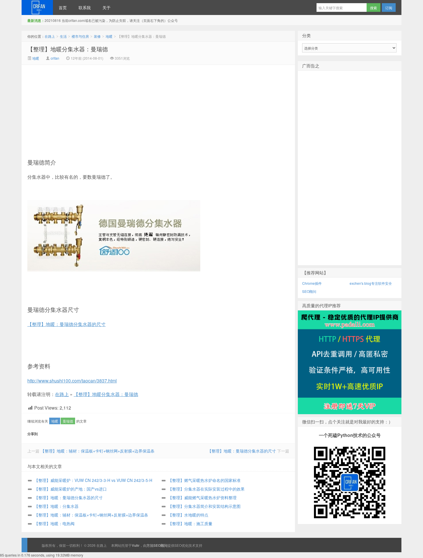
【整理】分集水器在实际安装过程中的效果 (206, 489)
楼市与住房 (80, 36)
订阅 (388, 7)
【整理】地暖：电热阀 (54, 523)
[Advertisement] (109, 108)
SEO (178, 545)
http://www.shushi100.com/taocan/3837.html (72, 380)
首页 (63, 7)
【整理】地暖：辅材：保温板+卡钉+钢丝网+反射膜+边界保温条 (98, 451)
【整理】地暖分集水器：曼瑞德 (67, 49)
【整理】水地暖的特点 (188, 515)
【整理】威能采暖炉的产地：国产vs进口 (70, 489)
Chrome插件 (312, 283)
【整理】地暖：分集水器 (56, 506)
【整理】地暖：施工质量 (190, 523)
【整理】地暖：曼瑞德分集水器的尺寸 (66, 324)
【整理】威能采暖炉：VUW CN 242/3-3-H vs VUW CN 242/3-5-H (93, 480)
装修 (97, 36)
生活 (63, 36)
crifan (55, 58)
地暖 (109, 36)
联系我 (85, 7)
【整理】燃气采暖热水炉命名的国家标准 (204, 480)
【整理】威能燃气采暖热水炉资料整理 (202, 497)
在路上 (37, 7)
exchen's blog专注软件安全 (371, 283)
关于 (106, 7)
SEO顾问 (309, 291)
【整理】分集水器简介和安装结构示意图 (204, 506)
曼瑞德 (68, 420)
